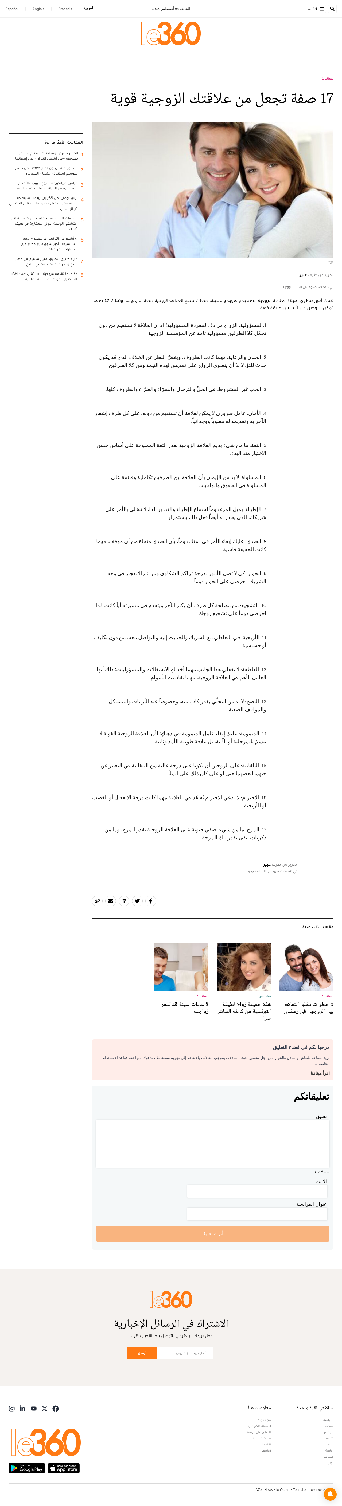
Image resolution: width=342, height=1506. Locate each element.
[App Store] (64, 1467)
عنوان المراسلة (311, 1204)
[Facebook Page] (55, 1408)
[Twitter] (44, 1408)
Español (11, 9)
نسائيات (327, 78)
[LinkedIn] (23, 1408)
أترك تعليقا (212, 1233)
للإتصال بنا (263, 1444)
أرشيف (266, 1450)
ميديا (330, 1444)
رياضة (329, 1450)
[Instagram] (12, 1408)
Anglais (38, 9)
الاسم (321, 1181)
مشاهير (328, 1456)
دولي (330, 1463)
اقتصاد (328, 1426)
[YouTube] (33, 1408)
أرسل (142, 1353)
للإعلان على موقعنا (258, 1432)
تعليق (321, 1116)
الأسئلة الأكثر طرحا (259, 1426)
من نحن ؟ (264, 1420)
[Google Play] (27, 1467)
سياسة (328, 1420)
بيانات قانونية (262, 1438)
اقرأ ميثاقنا (320, 1073)
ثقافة (329, 1438)
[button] (330, 1494)
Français (65, 9)
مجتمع (328, 1432)
